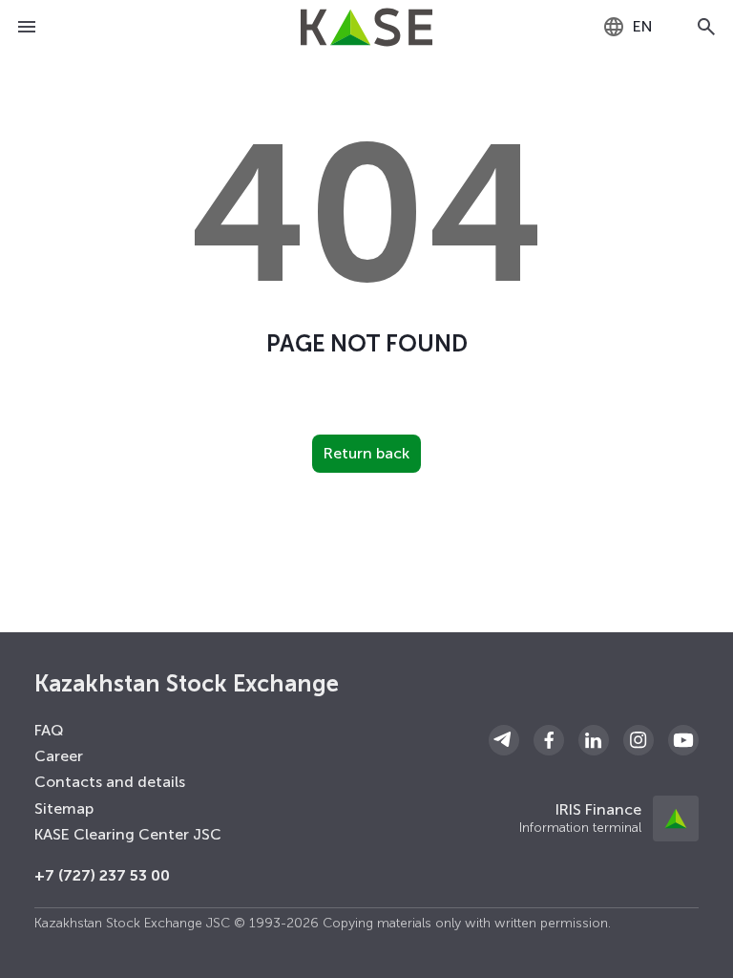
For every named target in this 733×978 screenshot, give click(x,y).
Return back (366, 453)
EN (643, 26)
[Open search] (706, 27)
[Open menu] (27, 27)
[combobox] (627, 27)
